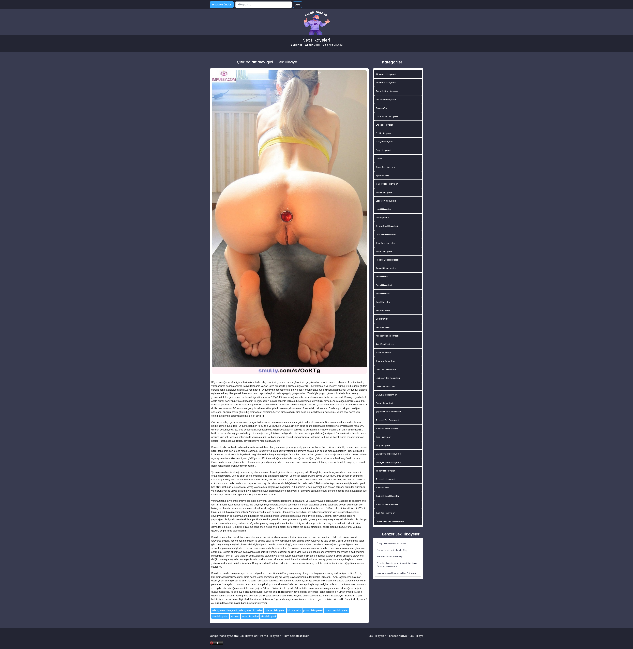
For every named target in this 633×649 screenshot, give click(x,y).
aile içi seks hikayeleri (224, 610)
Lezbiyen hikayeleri (386, 200)
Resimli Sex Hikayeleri (387, 259)
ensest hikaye (398, 636)
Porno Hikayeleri (384, 251)
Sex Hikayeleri (383, 302)
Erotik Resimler (383, 352)
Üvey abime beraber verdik (391, 543)
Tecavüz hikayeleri (385, 470)
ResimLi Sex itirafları (386, 268)
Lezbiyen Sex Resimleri (388, 378)
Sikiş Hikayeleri (383, 437)
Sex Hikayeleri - (379, 636)
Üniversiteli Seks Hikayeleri (390, 521)
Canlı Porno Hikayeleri (387, 116)
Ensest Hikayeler (384, 124)
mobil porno (382, 217)
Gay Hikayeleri (383, 150)
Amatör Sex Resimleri (387, 335)
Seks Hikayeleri (384, 285)
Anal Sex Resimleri (385, 344)
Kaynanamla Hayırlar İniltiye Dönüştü (396, 573)
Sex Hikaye (416, 636)
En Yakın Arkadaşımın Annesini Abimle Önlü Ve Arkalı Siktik (397, 565)
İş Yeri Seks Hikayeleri (387, 183)
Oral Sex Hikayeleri (386, 234)
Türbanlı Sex (382, 487)
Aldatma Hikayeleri (386, 74)
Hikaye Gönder (221, 4)
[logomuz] (316, 23)
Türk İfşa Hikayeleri (385, 513)
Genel (379, 158)
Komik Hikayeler (384, 192)
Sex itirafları (382, 318)
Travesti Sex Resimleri (387, 420)
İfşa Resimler (383, 175)
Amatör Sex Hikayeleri (387, 91)
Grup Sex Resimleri (386, 369)
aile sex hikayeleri (275, 610)
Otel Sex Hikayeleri (385, 243)
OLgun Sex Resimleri (386, 394)
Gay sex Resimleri (385, 361)
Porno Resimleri (384, 403)
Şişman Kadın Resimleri (388, 411)
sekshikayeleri (220, 616)
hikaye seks (294, 610)
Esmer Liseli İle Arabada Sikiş (392, 550)
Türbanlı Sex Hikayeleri (388, 496)
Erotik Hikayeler (384, 133)
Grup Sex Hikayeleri (386, 167)
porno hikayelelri (313, 610)
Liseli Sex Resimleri (385, 386)
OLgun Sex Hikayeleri (387, 226)
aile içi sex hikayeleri (251, 610)
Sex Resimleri (383, 327)
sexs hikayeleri (250, 616)
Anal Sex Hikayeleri (386, 99)
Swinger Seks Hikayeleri (388, 453)
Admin (309, 44)
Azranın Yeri (382, 108)
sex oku (235, 616)
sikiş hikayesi (268, 616)
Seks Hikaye (382, 276)
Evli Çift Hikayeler (384, 141)
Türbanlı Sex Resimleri (387, 428)
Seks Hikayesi (383, 293)
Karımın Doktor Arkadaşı (389, 556)
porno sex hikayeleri (336, 610)
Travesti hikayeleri (385, 479)
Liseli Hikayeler (383, 209)
